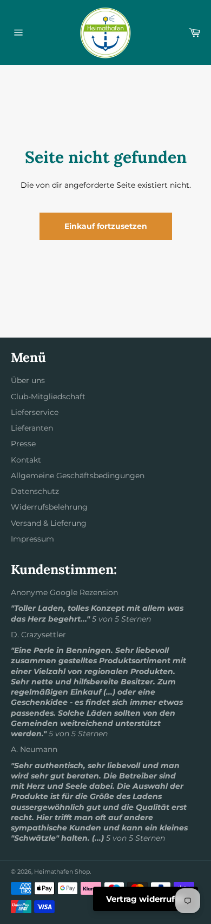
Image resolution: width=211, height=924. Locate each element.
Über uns (28, 380)
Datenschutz (35, 491)
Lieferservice (34, 412)
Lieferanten (32, 428)
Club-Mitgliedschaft (48, 396)
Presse (23, 443)
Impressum (32, 539)
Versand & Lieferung (49, 523)
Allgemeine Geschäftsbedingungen (77, 475)
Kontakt (26, 460)
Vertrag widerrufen (145, 899)
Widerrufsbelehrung (49, 507)
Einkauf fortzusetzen (105, 226)
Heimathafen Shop (62, 871)
